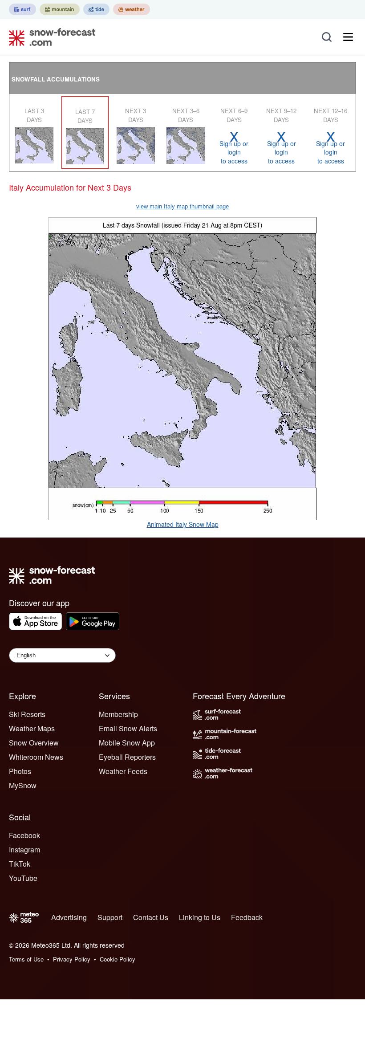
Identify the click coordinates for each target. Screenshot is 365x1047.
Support (109, 917)
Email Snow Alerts (128, 728)
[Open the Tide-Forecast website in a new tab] (96, 9)
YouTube (23, 878)
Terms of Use (26, 959)
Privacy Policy (71, 959)
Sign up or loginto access (233, 147)
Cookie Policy (117, 959)
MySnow (22, 785)
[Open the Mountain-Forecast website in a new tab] (60, 9)
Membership (118, 714)
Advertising (69, 917)
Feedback (247, 917)
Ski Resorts (27, 714)
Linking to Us (199, 917)
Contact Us (150, 917)
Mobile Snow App (127, 742)
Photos (20, 771)
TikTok (19, 864)
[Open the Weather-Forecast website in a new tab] (131, 9)
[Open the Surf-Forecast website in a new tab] (22, 9)
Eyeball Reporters (127, 757)
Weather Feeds (123, 771)
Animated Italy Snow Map (183, 524)
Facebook (24, 835)
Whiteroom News (36, 757)
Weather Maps (32, 728)
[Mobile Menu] (348, 37)
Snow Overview (34, 742)
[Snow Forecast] (49, 37)
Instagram (24, 849)
